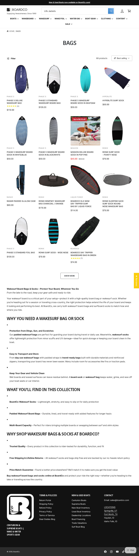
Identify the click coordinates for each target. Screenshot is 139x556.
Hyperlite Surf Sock (113, 100)
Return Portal (45, 500)
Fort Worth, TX (110, 514)
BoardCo (16, 552)
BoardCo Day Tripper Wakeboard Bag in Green (83, 253)
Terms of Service (47, 515)
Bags (18, 31)
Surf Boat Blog (78, 527)
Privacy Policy (45, 511)
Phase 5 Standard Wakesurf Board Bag (50, 101)
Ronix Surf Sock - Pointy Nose (111, 153)
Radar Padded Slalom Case (21, 201)
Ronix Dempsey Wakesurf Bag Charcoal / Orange (52, 202)
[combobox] (78, 11)
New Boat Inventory (81, 508)
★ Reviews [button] (136, 280)
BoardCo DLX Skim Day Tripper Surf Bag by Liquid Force (81, 203)
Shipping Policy (46, 504)
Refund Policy (45, 508)
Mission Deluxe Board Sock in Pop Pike (82, 153)
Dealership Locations (81, 515)
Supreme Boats (79, 504)
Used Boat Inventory (81, 511)
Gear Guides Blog (47, 519)
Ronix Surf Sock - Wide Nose (53, 252)
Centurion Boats (79, 500)
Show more (69, 276)
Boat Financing (78, 519)
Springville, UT (110, 511)
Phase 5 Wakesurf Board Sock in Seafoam (83, 101)
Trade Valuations (79, 523)
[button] (129, 11)
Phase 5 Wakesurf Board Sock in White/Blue (20, 153)
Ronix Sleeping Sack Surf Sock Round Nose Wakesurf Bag (113, 203)
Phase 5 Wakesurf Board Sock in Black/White (52, 153)
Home (11, 31)
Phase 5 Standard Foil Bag (21, 252)
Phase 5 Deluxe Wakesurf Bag (15, 101)
